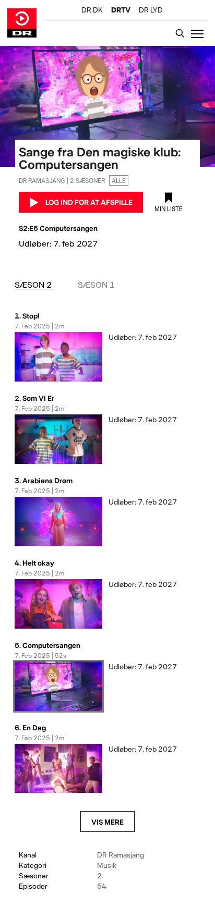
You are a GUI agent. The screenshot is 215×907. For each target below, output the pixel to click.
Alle (119, 180)
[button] (199, 33)
